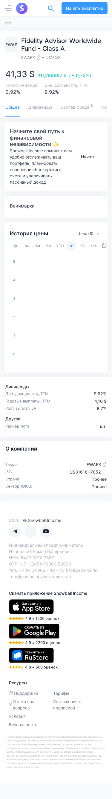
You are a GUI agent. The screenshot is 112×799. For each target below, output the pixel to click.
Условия (17, 716)
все (93, 246)
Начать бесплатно (84, 8)
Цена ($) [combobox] (85, 233)
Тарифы (61, 693)
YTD (60, 246)
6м (48, 246)
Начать (88, 156)
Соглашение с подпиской (67, 704)
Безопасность (23, 724)
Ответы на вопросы (23, 704)
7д (15, 246)
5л (82, 246)
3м (37, 246)
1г (71, 246)
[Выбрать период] (104, 246)
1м (26, 246)
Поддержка (26, 693)
